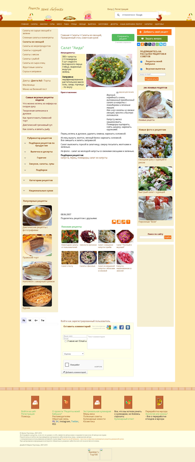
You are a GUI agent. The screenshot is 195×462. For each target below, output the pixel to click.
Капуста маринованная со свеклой (124, 268)
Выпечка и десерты (42, 151)
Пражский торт (31, 257)
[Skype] (160, 44)
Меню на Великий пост (35, 89)
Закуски (43, 24)
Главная (25, 24)
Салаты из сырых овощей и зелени (37, 32)
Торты (47, 80)
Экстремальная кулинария (97, 411)
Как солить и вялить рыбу (36, 129)
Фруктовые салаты (32, 67)
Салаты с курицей (32, 50)
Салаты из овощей (91, 35)
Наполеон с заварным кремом (39, 281)
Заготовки (103, 24)
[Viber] (153, 44)
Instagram (65, 421)
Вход (110, 9)
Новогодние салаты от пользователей (69, 246)
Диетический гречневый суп (37, 124)
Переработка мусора (156, 411)
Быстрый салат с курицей (151, 192)
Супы (52, 24)
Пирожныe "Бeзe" (147, 221)
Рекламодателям (61, 416)
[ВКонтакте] (138, 44)
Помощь (25, 416)
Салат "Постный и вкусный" (124, 246)
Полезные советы (92, 416)
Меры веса (89, 413)
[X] (146, 44)
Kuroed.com (78, 441)
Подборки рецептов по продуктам (42, 144)
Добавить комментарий (75, 372)
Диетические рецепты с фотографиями (35, 229)
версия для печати (126, 92)
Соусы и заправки (32, 71)
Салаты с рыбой (31, 58)
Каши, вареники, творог (131, 24)
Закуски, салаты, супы (41, 163)
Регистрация (121, 9)
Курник (26, 308)
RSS (54, 424)
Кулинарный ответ (124, 418)
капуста (65, 157)
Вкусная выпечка (155, 68)
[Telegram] (164, 44)
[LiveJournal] (149, 44)
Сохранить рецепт (123, 37)
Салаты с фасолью (87, 266)
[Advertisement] (83, 112)
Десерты (114, 24)
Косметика (89, 421)
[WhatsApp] (157, 44)
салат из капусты (98, 157)
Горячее (41, 157)
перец (73, 157)
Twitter (74, 421)
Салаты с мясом (31, 54)
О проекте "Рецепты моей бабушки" (66, 412)
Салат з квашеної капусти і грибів (105, 246)
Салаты (34, 24)
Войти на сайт (28, 411)
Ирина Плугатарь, (27, 433)
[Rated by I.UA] (106, 459)
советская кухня (90, 37)
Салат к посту (67, 266)
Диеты (26, 80)
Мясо (59, 24)
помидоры (83, 157)
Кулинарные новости (94, 418)
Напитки (148, 24)
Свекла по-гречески (88, 245)
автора (88, 437)
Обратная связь (60, 418)
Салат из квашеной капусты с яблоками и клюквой (106, 268)
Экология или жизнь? (156, 413)
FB (53, 421)
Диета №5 (36, 80)
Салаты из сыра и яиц (34, 62)
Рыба (66, 24)
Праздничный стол (71, 37)
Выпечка (92, 24)
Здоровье (159, 24)
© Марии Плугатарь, (32, 445)
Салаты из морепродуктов (37, 46)
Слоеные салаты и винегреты (38, 37)
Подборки (41, 170)
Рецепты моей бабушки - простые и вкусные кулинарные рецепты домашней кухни (93, 439)
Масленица (28, 84)
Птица (74, 24)
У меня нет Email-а (76, 341)
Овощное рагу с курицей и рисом (152, 161)
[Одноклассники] (142, 44)
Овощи (82, 24)
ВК (57, 421)
